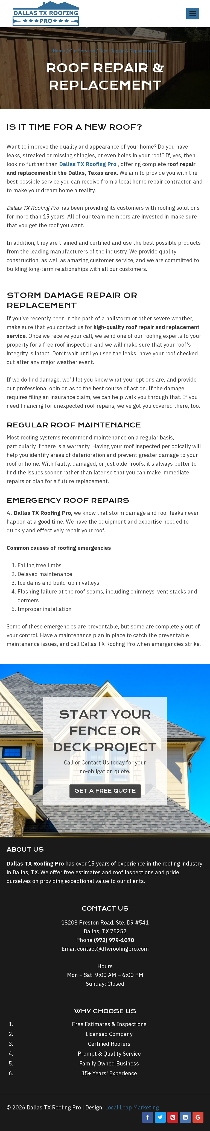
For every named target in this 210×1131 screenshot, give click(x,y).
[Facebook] (147, 1117)
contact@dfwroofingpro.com (113, 948)
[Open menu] (192, 13)
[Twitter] (160, 1117)
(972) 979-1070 (114, 940)
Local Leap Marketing (132, 1107)
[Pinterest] (172, 1117)
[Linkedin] (185, 1117)
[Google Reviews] (197, 1117)
